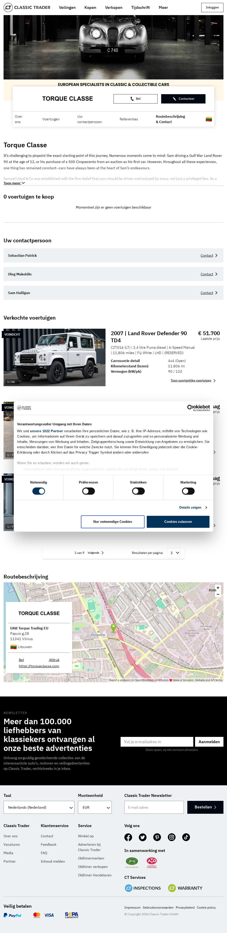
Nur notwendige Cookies (112, 521)
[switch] (88, 491)
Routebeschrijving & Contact (170, 119)
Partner (10, 861)
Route (212, 589)
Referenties (129, 119)
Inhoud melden (53, 861)
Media (8, 853)
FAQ (44, 853)
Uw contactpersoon (89, 119)
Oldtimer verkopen (93, 866)
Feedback (48, 844)
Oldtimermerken (91, 858)
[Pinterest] (157, 837)
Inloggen (212, 7)
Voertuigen (51, 119)
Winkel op (86, 836)
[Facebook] (128, 837)
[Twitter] (143, 837)
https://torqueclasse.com (39, 666)
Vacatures (12, 844)
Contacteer (186, 99)
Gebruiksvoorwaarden (158, 907)
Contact (207, 255)
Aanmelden (209, 741)
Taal (7, 795)
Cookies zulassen (178, 521)
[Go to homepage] (27, 7)
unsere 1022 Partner (46, 431)
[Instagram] (172, 837)
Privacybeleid (185, 907)
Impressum (132, 907)
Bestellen (203, 807)
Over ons (18, 119)
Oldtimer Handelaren (95, 875)
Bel (138, 99)
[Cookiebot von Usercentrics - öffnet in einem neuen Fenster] (190, 408)
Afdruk (54, 660)
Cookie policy (206, 907)
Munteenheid (90, 795)
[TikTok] (186, 837)
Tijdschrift (140, 7)
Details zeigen (190, 507)
